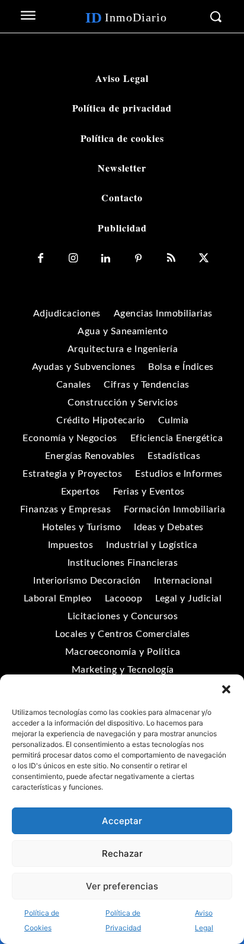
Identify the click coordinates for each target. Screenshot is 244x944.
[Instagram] (73, 258)
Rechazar (122, 853)
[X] (203, 258)
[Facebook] (40, 258)
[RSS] (171, 258)
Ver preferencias (122, 886)
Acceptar (122, 820)
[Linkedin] (105, 258)
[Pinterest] (138, 258)
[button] (226, 689)
